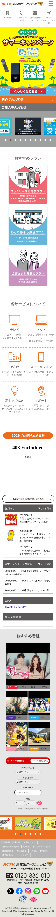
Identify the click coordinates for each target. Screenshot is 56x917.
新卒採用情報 (8, 855)
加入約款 (26, 846)
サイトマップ (22, 855)
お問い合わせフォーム (35, 18)
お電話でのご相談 (21, 18)
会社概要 (7, 17)
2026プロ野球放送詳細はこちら (28, 498)
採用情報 (44, 851)
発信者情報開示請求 (10, 846)
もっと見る (45, 508)
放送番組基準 (8, 851)
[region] (28, 61)
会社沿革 (17, 842)
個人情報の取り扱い (41, 846)
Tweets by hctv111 (16, 607)
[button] (28, 61)
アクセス (33, 851)
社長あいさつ (29, 842)
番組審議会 (21, 851)
